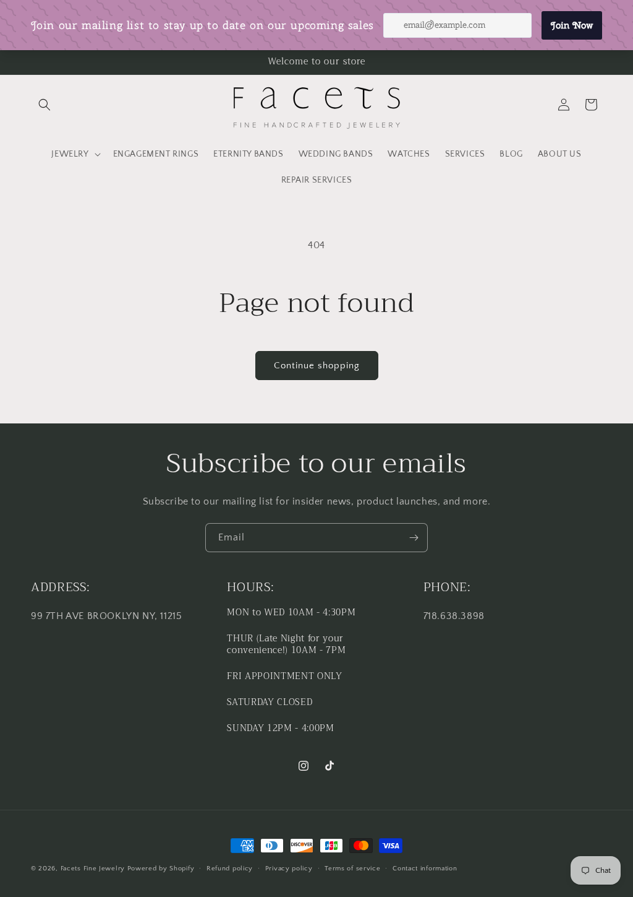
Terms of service (352, 868)
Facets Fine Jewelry (93, 868)
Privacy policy (289, 868)
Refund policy (229, 868)
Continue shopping (317, 365)
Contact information (425, 868)
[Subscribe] (413, 537)
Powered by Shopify (161, 868)
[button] (44, 104)
